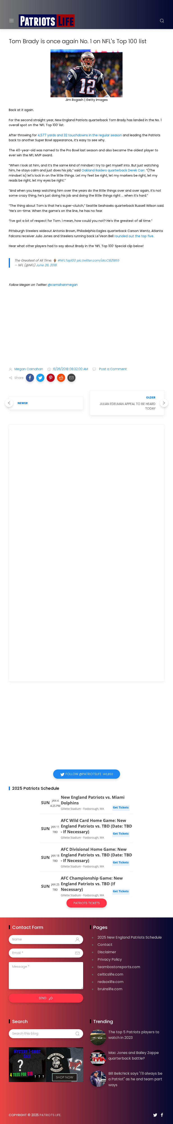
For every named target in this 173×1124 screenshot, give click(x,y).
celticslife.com (110, 974)
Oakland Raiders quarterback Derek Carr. (113, 170)
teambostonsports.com (119, 966)
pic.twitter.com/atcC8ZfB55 (98, 260)
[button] (30, 378)
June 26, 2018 (46, 265)
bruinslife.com (110, 989)
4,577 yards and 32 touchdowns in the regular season (80, 135)
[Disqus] (86, 493)
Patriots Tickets (86, 903)
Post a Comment (112, 369)
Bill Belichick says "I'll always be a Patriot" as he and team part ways (135, 1079)
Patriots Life (50, 1115)
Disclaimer (107, 952)
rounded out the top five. (134, 236)
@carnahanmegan (63, 284)
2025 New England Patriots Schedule (130, 937)
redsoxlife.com (110, 981)
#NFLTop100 (66, 260)
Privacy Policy (110, 959)
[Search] (162, 20)
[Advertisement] (86, 327)
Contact (105, 944)
